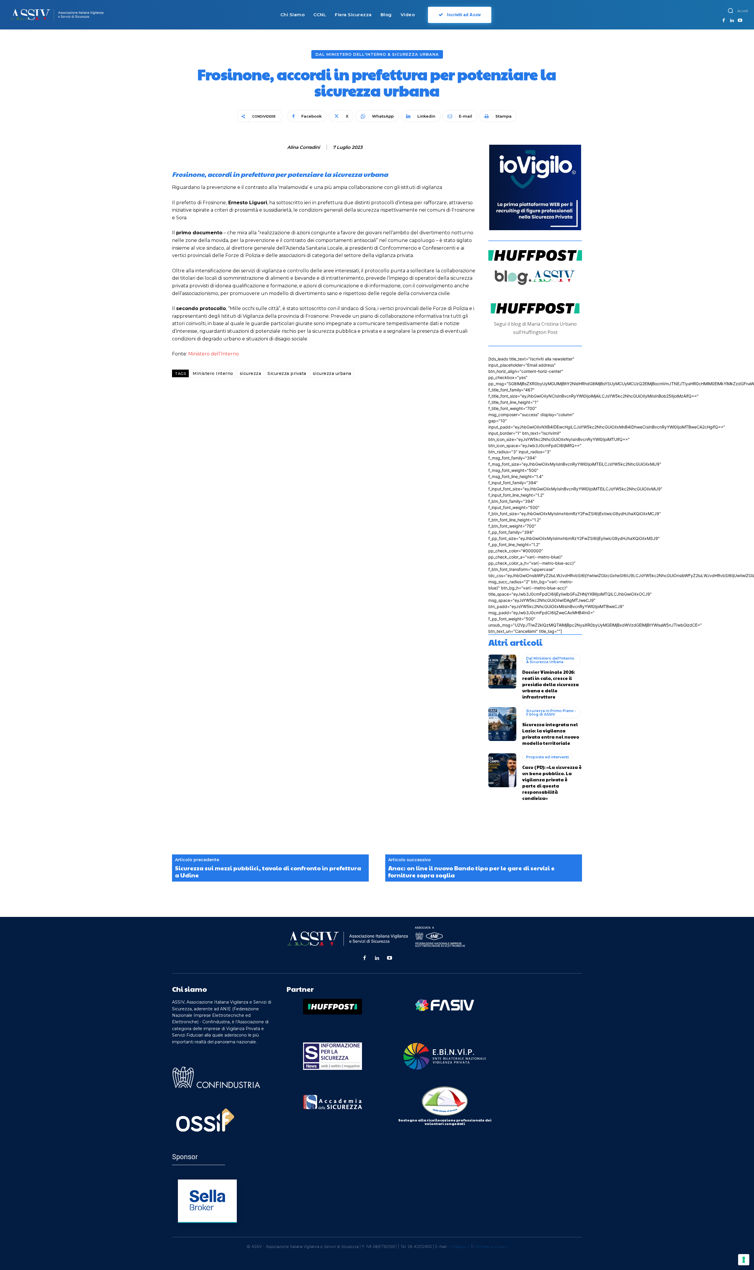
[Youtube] (740, 20)
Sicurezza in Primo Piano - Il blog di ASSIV (551, 712)
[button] (730, 11)
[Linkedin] (732, 20)
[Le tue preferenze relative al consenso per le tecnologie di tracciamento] (743, 1259)
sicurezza (250, 373)
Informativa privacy (490, 1246)
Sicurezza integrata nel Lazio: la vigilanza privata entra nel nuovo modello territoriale (550, 733)
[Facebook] (723, 20)
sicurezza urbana (332, 373)
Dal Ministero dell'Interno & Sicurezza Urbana (377, 54)
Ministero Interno (213, 373)
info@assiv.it (459, 1246)
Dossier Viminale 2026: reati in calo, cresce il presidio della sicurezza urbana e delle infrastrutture (550, 684)
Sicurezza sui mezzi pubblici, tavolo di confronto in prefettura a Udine (268, 871)
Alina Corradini (303, 147)
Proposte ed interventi (547, 757)
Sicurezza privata (286, 373)
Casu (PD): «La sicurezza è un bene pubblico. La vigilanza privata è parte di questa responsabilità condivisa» (552, 782)
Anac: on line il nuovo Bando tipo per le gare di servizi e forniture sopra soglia (471, 871)
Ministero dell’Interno (213, 354)
